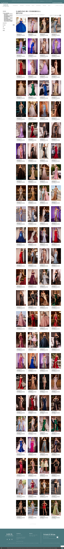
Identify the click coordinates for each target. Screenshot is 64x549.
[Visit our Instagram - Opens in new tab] (9, 539)
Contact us (42, 1)
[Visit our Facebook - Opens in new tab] (7, 539)
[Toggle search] (60, 5)
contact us (42, 14)
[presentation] (13, 24)
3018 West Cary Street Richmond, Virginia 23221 (21, 538)
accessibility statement (34, 543)
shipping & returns (11, 543)
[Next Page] (35, 524)
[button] (8, 11)
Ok (62, 547)
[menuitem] (15, 5)
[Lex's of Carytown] (6, 5)
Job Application (19, 541)
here (56, 547)
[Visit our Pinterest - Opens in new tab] (11, 539)
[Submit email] (57, 537)
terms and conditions (19, 543)
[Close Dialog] (1, 548)
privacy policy (26, 543)
